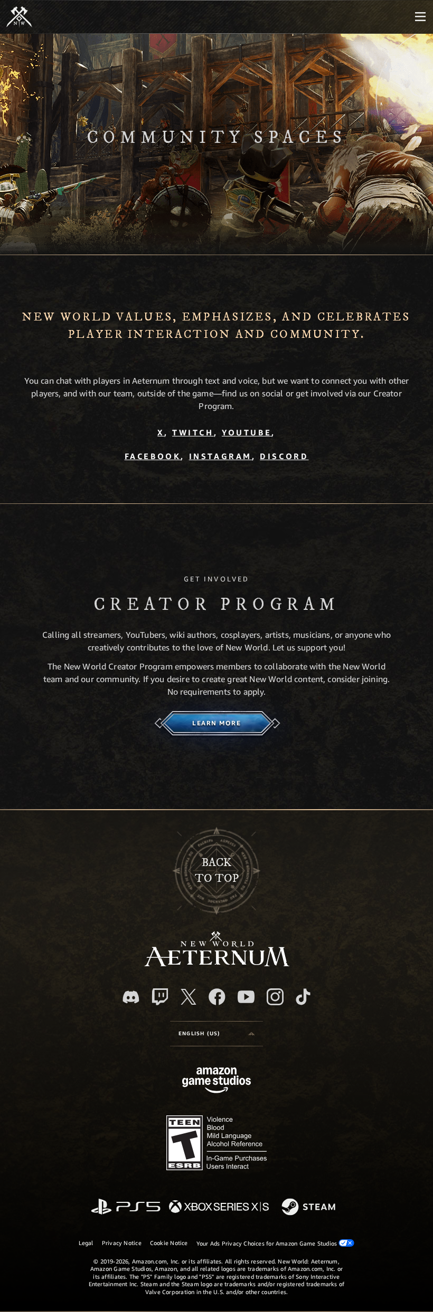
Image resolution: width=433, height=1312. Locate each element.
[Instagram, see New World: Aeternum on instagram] (275, 996)
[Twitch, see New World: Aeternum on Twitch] (160, 996)
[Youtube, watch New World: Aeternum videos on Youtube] (246, 996)
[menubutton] (420, 16)
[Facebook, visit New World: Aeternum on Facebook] (217, 996)
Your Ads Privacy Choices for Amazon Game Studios (267, 1243)
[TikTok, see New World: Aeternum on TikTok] (303, 996)
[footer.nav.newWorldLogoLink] (216, 963)
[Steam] (309, 1207)
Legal (86, 1242)
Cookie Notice (169, 1242)
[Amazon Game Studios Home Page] (216, 1081)
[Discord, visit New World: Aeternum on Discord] (131, 997)
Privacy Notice (122, 1242)
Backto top (217, 870)
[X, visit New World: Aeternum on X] (188, 997)
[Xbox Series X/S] (219, 1207)
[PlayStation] (126, 1207)
